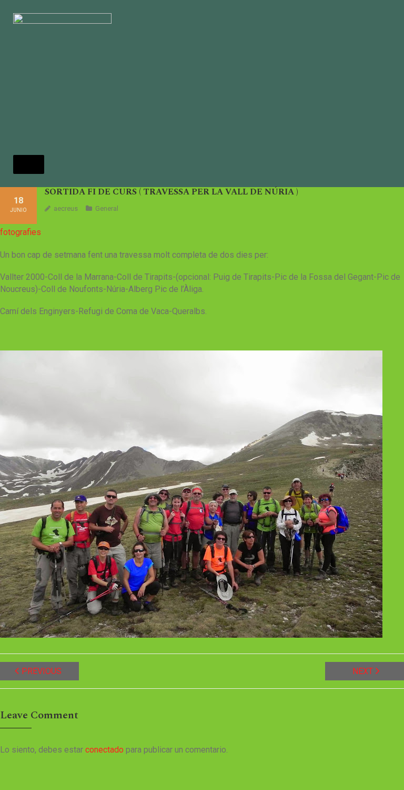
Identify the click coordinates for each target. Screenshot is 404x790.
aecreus (66, 208)
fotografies (20, 232)
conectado (104, 750)
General (106, 208)
